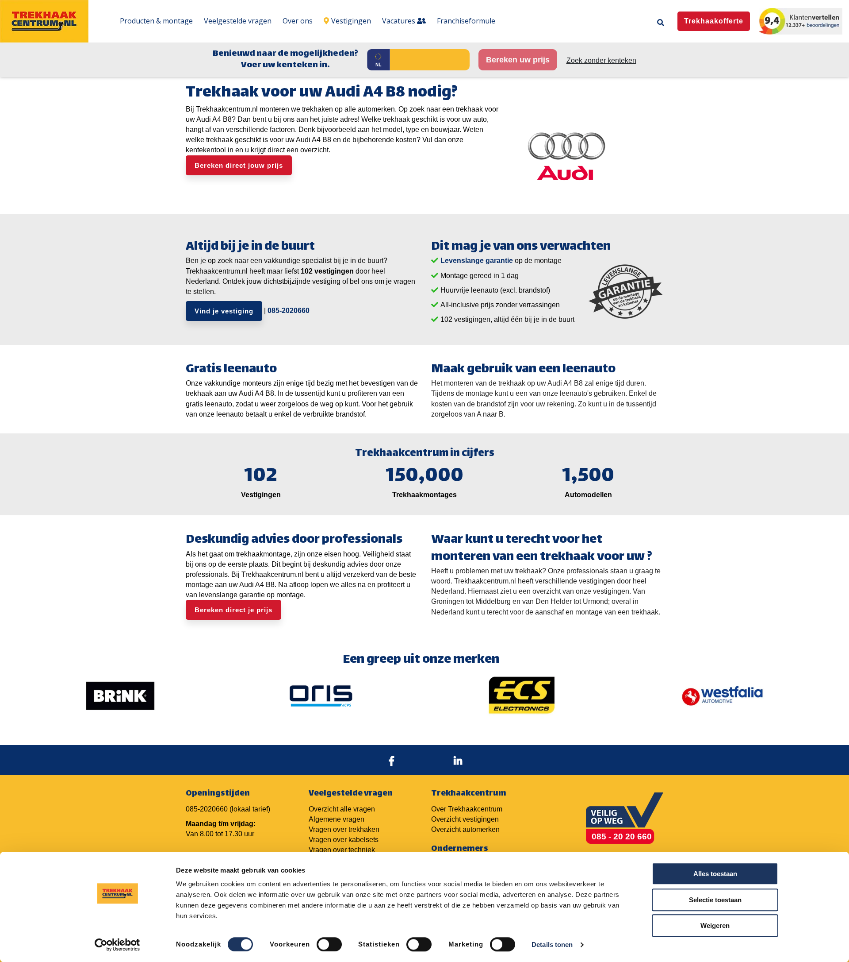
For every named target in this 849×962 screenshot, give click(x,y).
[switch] (329, 944)
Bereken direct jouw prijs (239, 165)
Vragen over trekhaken (344, 829)
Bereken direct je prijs (233, 610)
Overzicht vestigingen (465, 819)
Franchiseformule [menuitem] (466, 21)
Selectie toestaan (715, 900)
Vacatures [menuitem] (399, 21)
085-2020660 (289, 310)
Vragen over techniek (342, 850)
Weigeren (715, 925)
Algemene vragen (336, 819)
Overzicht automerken (465, 829)
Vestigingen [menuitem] (351, 21)
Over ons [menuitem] (298, 21)
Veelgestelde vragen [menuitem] (238, 21)
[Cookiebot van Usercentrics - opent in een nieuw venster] (117, 944)
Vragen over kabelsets (344, 839)
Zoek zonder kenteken (601, 60)
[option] (120, 696)
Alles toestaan (715, 873)
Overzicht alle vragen (342, 809)
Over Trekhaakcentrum (466, 809)
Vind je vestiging (224, 311)
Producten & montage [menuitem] (156, 21)
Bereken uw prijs (518, 59)
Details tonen (552, 944)
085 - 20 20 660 (622, 836)
